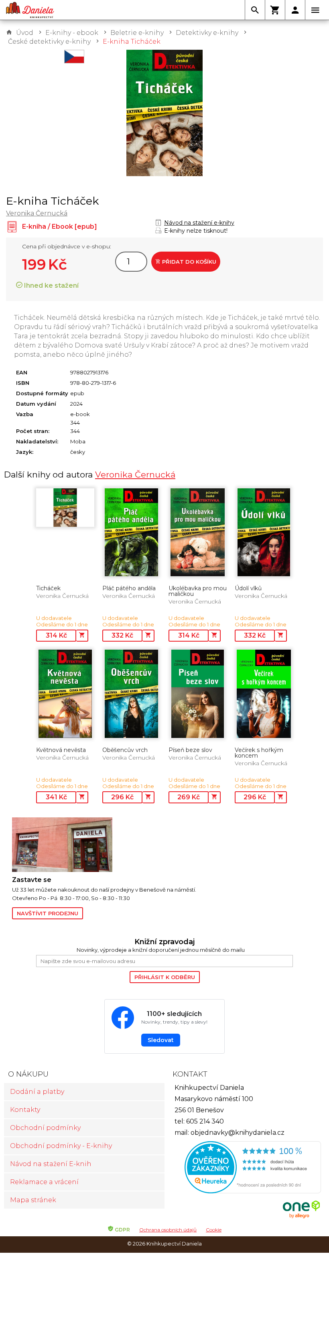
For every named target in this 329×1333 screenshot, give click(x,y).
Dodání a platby (37, 1091)
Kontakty (25, 1110)
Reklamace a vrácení (44, 1182)
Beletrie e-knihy (137, 33)
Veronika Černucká (36, 213)
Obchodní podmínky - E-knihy (61, 1146)
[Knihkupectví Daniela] (30, 10)
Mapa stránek (33, 1200)
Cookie (213, 1230)
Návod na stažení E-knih (50, 1164)
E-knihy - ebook (71, 33)
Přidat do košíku (188, 261)
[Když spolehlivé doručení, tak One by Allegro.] (301, 1217)
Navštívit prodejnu (47, 913)
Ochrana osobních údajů (168, 1230)
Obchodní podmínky (45, 1128)
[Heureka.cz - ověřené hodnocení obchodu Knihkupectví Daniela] (244, 1168)
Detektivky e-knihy (207, 33)
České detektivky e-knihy (49, 41)
